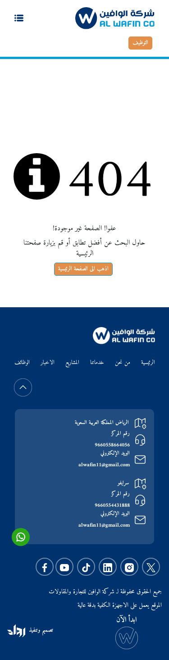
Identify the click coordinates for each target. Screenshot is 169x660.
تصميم (46, 630)
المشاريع (72, 363)
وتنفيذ (34, 630)
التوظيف (140, 43)
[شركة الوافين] (115, 18)
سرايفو (123, 483)
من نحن (122, 363)
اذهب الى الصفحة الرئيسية (83, 269)
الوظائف (22, 363)
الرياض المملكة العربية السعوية (102, 423)
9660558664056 (112, 446)
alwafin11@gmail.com (104, 465)
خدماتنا (97, 363)
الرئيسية (138, 83)
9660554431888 (112, 506)
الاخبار (48, 363)
